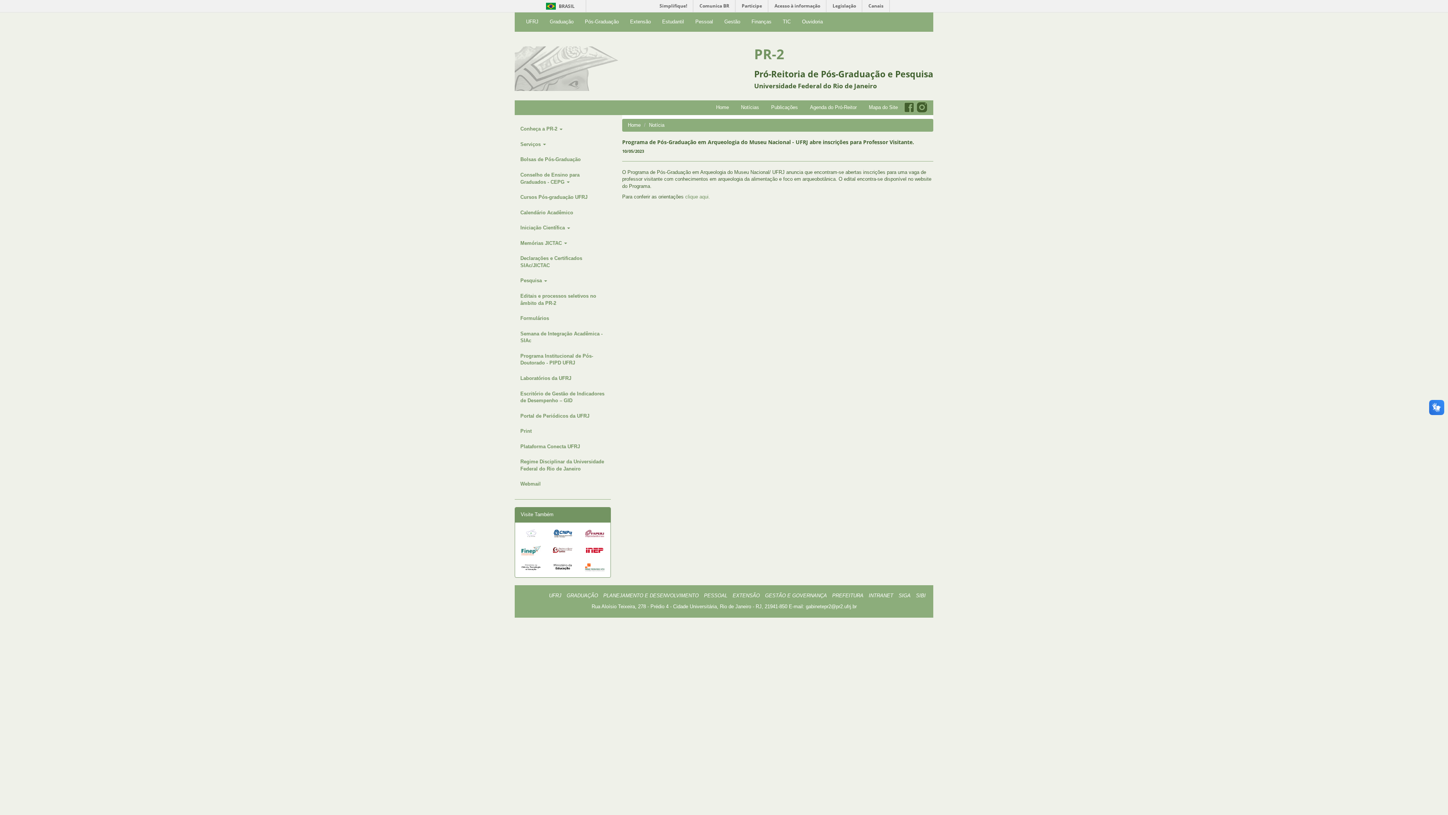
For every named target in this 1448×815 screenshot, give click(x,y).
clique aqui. (697, 197)
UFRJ (532, 22)
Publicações (784, 107)
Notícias (750, 107)
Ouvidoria (812, 22)
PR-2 (769, 54)
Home (722, 107)
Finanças (762, 22)
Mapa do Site (883, 107)
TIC (787, 22)
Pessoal (704, 22)
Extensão (640, 22)
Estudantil (673, 22)
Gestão (732, 22)
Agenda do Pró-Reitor (833, 107)
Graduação (562, 22)
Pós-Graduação (602, 22)
